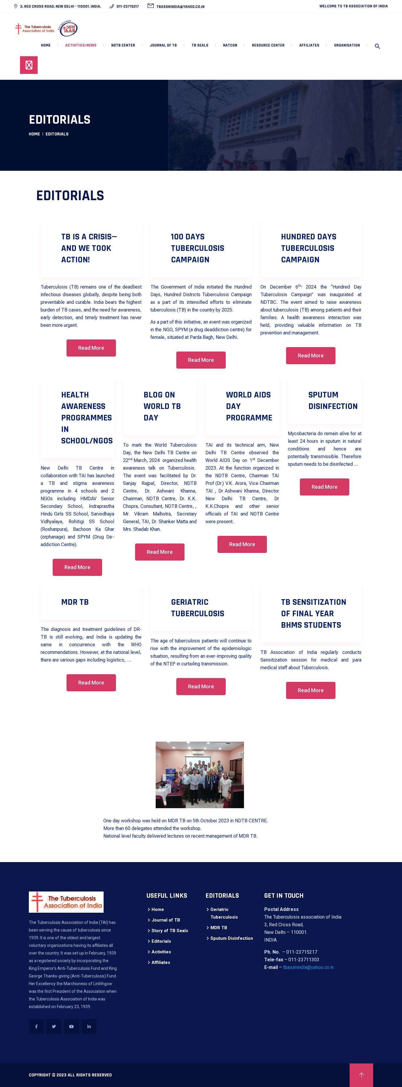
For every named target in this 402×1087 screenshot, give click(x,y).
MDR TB (218, 927)
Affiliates (161, 962)
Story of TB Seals (170, 930)
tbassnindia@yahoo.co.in (180, 6)
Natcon (230, 45)
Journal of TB (166, 920)
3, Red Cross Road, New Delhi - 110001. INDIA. (60, 6)
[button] (377, 46)
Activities (161, 952)
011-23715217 (127, 6)
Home (46, 45)
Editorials (161, 941)
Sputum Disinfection (231, 938)
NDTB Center (123, 45)
